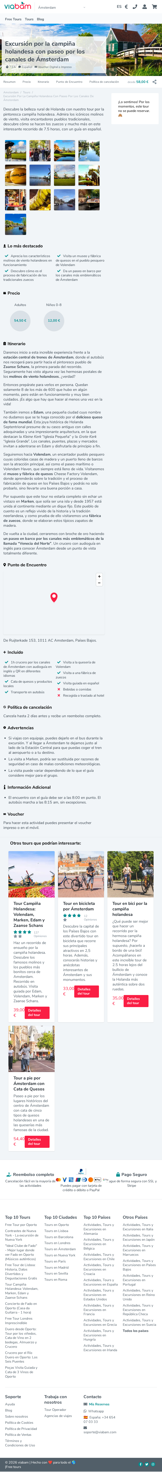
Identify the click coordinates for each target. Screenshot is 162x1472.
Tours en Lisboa (56, 1231)
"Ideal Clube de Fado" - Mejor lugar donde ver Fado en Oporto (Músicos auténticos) (21, 1252)
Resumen (9, 82)
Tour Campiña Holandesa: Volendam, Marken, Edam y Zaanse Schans (21, 1291)
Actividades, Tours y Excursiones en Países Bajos (139, 1265)
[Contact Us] (137, 6)
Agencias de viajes (58, 1416)
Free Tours (13, 19)
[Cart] (155, 7)
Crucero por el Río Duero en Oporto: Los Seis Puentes (21, 1357)
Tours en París (55, 1261)
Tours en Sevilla (56, 1273)
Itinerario (43, 82)
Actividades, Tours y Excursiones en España (101, 1282)
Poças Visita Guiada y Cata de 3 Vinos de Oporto (21, 1372)
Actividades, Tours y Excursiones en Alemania (99, 1229)
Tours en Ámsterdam (60, 1249)
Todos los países (135, 1331)
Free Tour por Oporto (21, 1225)
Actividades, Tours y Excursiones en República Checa (138, 1310)
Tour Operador (55, 1409)
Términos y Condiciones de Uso (20, 1443)
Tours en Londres (57, 1243)
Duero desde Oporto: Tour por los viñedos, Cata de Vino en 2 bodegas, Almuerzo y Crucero (21, 1338)
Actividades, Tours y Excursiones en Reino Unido (139, 1295)
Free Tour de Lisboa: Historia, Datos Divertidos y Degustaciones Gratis (21, 1271)
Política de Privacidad (21, 1429)
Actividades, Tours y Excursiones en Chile (99, 1256)
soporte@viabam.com (100, 1432)
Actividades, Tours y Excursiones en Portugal (138, 1280)
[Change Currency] (127, 7)
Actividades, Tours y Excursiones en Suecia (139, 1322)
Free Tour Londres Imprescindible (18, 1320)
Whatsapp (96, 1411)
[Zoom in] (99, 576)
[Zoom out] (99, 583)
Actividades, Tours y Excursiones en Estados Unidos (99, 1295)
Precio (27, 82)
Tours (29, 19)
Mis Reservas (99, 1404)
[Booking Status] (147, 6)
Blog (40, 19)
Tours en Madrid (56, 1267)
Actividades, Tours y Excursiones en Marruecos (138, 1250)
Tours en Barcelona (58, 1237)
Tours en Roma (55, 1279)
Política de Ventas (18, 1434)
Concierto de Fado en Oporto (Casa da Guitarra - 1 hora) (21, 1308)
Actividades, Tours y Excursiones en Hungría (99, 1335)
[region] (54, 603)
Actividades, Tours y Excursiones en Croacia (99, 1269)
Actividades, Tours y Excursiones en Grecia (100, 1322)
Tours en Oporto (56, 1225)
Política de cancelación (104, 82)
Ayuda (10, 1404)
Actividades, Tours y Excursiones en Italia (138, 1227)
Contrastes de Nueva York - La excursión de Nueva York (21, 1235)
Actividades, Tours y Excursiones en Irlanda (100, 1347)
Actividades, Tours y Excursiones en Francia (99, 1310)
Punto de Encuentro (69, 82)
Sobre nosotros (16, 1416)
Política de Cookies (19, 1422)
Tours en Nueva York (59, 1255)
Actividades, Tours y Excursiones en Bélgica (99, 1244)
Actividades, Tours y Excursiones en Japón (139, 1237)
